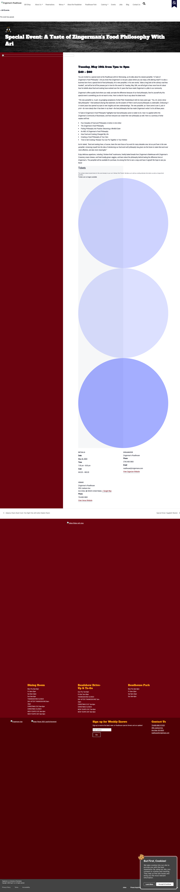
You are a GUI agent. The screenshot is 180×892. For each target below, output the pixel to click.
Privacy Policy (6, 887)
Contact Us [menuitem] (136, 4)
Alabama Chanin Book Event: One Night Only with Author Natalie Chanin (27, 513)
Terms (16, 887)
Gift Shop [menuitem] (27, 4)
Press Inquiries (136, 887)
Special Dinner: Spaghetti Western (167, 513)
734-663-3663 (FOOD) (158, 725)
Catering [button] (104, 4)
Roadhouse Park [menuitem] (90, 4)
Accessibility (26, 887)
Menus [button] (62, 4)
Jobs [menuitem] (120, 4)
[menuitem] (39, 4)
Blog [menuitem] (127, 4)
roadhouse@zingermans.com (160, 733)
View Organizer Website (131, 471)
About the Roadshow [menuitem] (75, 4)
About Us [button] (39, 4)
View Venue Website (85, 500)
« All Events (4, 10)
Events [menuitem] (113, 4)
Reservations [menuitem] (50, 4)
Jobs (124, 887)
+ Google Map (106, 491)
